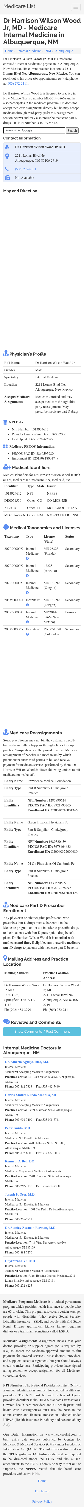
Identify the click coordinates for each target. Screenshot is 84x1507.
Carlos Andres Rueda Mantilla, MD (31, 1094)
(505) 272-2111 (17, 83)
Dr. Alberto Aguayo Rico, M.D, (27, 1061)
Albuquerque (64, 50)
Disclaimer (42, 1491)
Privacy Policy (42, 1501)
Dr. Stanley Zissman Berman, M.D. (30, 1227)
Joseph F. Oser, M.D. (20, 1194)
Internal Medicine (29, 50)
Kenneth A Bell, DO (19, 1161)
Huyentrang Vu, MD (20, 1260)
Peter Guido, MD (17, 1127)
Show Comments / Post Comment (42, 1031)
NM (48, 50)
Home (9, 50)
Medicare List (19, 5)
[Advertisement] (42, 301)
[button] (27, 558)
